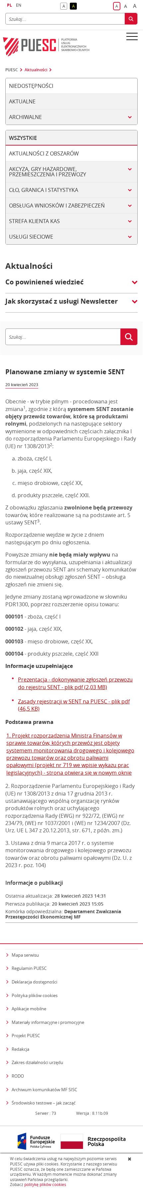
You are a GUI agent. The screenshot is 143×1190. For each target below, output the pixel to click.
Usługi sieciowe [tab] (31, 236)
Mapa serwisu (25, 955)
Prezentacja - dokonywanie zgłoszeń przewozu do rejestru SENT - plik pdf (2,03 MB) (75, 683)
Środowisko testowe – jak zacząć (43, 1103)
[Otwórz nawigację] (132, 36)
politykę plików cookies (45, 1184)
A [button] (65, 6)
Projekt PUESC (26, 1036)
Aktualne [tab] (22, 101)
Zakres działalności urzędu (37, 1062)
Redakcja (20, 1049)
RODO (18, 1076)
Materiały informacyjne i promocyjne (48, 1022)
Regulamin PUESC (29, 968)
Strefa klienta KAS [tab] (34, 221)
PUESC (11, 70)
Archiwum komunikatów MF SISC (44, 1090)
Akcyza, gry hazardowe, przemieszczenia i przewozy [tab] (47, 171)
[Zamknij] (130, 1159)
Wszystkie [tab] (23, 138)
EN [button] (18, 5)
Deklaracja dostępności (34, 982)
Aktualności (36, 70)
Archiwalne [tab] (25, 117)
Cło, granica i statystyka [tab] (43, 190)
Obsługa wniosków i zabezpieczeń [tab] (57, 205)
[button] (71, 285)
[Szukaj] (131, 19)
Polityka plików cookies (35, 995)
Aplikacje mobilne (29, 1009)
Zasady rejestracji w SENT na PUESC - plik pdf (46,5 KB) (74, 705)
